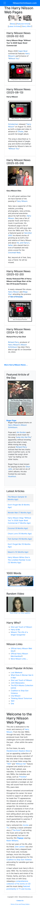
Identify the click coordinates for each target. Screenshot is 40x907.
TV (8, 828)
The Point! (16, 830)
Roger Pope (11, 420)
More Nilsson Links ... (19, 659)
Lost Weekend (16, 672)
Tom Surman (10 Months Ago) (20, 539)
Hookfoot (12, 476)
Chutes (20, 131)
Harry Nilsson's (14, 345)
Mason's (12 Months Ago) (18, 552)
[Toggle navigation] (5, 3)
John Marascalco (18, 683)
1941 (12, 701)
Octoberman (13, 124)
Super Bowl (22, 51)
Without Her (21, 764)
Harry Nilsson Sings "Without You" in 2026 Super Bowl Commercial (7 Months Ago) (19, 520)
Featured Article (23, 24)
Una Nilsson (15, 696)
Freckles (23, 777)
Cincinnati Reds (14, 252)
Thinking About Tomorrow (21, 698)
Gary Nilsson (22, 201)
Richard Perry (13, 342)
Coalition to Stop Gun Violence (19, 859)
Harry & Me (15, 629)
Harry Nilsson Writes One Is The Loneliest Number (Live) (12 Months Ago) (19, 560)
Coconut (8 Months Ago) (18, 528)
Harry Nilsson (13, 292)
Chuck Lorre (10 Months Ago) (20, 533)
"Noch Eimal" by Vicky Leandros (20, 613)
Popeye (20, 838)
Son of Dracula (16, 297)
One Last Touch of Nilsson (21, 627)
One (12, 703)
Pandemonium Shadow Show (18, 751)
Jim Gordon (21, 432)
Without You (14, 58)
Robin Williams (12, 840)
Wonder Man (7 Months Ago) (19, 512)
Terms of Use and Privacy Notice (20, 904)
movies (26, 825)
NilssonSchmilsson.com (25, 3)
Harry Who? (27, 26)
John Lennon (20, 847)
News (12, 24)
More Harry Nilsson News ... (16, 365)
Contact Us (20, 900)
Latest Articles (14, 26)
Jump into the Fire (23, 437)
